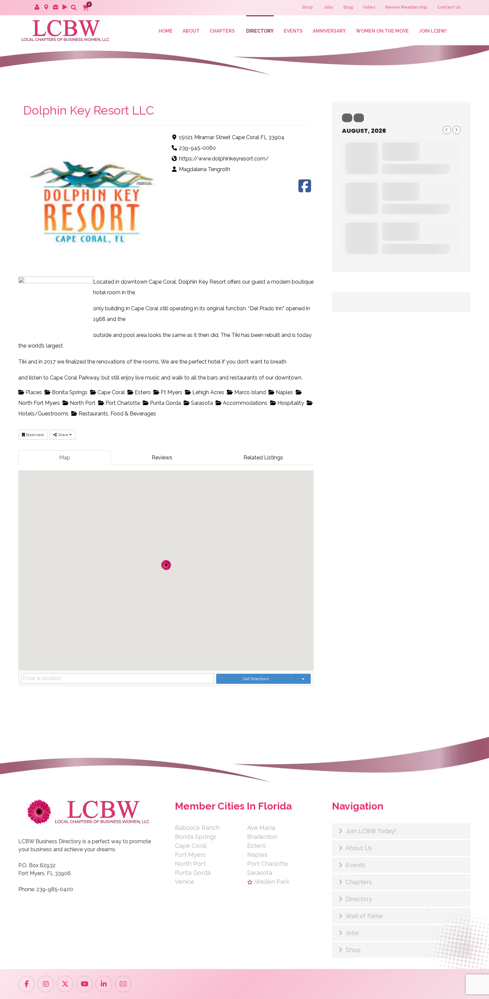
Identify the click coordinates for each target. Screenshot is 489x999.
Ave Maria (261, 827)
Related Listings (263, 457)
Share (63, 434)
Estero (142, 392)
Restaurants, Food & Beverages (116, 413)
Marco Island (249, 392)
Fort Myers (190, 854)
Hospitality (290, 403)
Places (33, 392)
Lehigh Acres (207, 392)
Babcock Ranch (197, 827)
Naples (283, 392)
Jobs (352, 932)
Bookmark (34, 434)
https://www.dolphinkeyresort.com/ (224, 158)
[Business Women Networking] (64, 30)
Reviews (162, 457)
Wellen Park (271, 881)
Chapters (359, 881)
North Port (82, 403)
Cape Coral (110, 392)
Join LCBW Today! (371, 831)
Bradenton (262, 836)
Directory (359, 898)
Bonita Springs (69, 392)
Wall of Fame (364, 915)
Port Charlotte (122, 403)
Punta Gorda (165, 403)
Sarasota (201, 403)
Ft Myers (170, 392)
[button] (74, 7)
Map (64, 457)
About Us (359, 848)
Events (355, 865)
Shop (353, 949)
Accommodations (244, 403)
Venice (184, 881)
